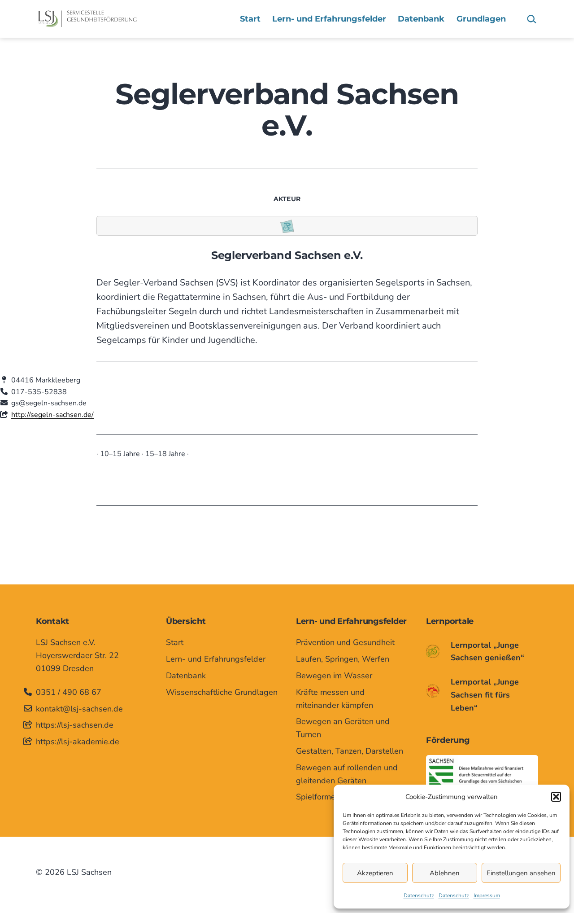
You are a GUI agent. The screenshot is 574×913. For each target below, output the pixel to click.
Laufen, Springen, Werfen (342, 659)
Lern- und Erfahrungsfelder (329, 19)
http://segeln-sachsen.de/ (52, 415)
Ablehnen (445, 873)
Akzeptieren (375, 873)
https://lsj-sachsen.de (74, 725)
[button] (556, 796)
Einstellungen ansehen (521, 873)
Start (250, 19)
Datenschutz (419, 895)
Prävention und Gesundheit (345, 642)
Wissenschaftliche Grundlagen (222, 692)
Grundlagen (481, 19)
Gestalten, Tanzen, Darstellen (349, 751)
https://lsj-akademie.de (77, 741)
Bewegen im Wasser (334, 675)
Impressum (487, 895)
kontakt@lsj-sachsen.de (79, 708)
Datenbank (421, 19)
